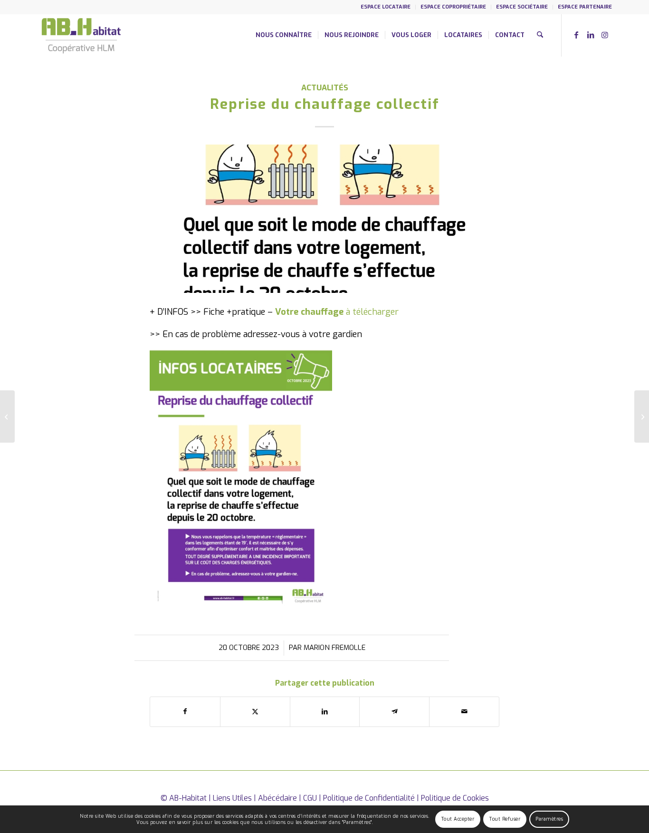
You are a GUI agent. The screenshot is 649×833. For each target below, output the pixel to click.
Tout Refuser (504, 819)
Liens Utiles (232, 798)
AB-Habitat (188, 798)
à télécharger (372, 312)
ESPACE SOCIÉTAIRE (522, 6)
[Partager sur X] (255, 711)
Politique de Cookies (455, 798)
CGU (310, 798)
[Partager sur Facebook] (185, 711)
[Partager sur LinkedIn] (325, 711)
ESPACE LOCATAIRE (385, 6)
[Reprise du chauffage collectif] (324, 218)
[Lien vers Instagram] (605, 35)
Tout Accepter (458, 819)
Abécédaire (277, 798)
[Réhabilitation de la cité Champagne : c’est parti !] (641, 416)
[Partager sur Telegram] (394, 711)
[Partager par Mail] (464, 711)
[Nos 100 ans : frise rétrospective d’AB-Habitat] (7, 416)
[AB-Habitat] (81, 35)
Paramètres (549, 819)
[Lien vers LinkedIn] (590, 35)
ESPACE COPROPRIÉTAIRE (453, 6)
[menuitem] (386, 7)
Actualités (324, 87)
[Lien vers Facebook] (576, 35)
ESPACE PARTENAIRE (585, 6)
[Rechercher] (540, 35)
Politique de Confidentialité (369, 798)
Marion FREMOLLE (334, 647)
